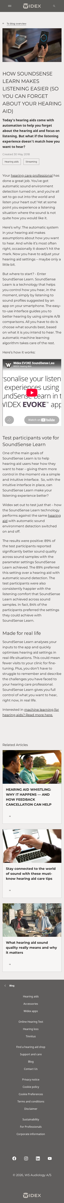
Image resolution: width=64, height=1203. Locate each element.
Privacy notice (30, 1079)
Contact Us (31, 1069)
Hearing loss (31, 1029)
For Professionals (31, 1127)
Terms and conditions (30, 1101)
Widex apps (31, 1011)
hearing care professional (32, 175)
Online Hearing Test (31, 1022)
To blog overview (16, 23)
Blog (31, 1061)
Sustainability (30, 1119)
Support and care (31, 1054)
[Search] (54, 6)
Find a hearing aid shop (30, 1047)
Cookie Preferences (31, 1094)
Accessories (30, 1004)
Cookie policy (31, 1087)
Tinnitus (31, 1036)
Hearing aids (12, 161)
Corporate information (31, 1134)
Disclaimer (30, 1109)
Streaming (31, 161)
